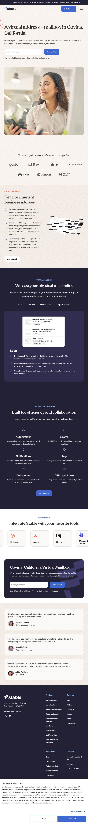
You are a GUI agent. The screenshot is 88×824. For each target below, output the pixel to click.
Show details (76, 812)
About (69, 700)
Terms (69, 718)
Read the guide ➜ (73, 2)
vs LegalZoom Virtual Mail (74, 758)
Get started (69, 8)
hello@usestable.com (13, 711)
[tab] (20, 304)
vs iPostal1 (70, 764)
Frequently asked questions (52, 741)
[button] (81, 9)
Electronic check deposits (52, 720)
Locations (49, 726)
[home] (10, 8)
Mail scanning (50, 730)
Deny (43, 819)
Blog (47, 757)
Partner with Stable (52, 766)
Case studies (50, 761)
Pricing (69, 705)
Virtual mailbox (51, 705)
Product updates (52, 770)
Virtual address (51, 700)
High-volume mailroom (54, 709)
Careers (69, 714)
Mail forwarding (51, 735)
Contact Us (70, 709)
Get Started (44, 493)
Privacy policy (71, 723)
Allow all (72, 819)
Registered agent (52, 714)
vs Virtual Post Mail (73, 769)
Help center (50, 775)
